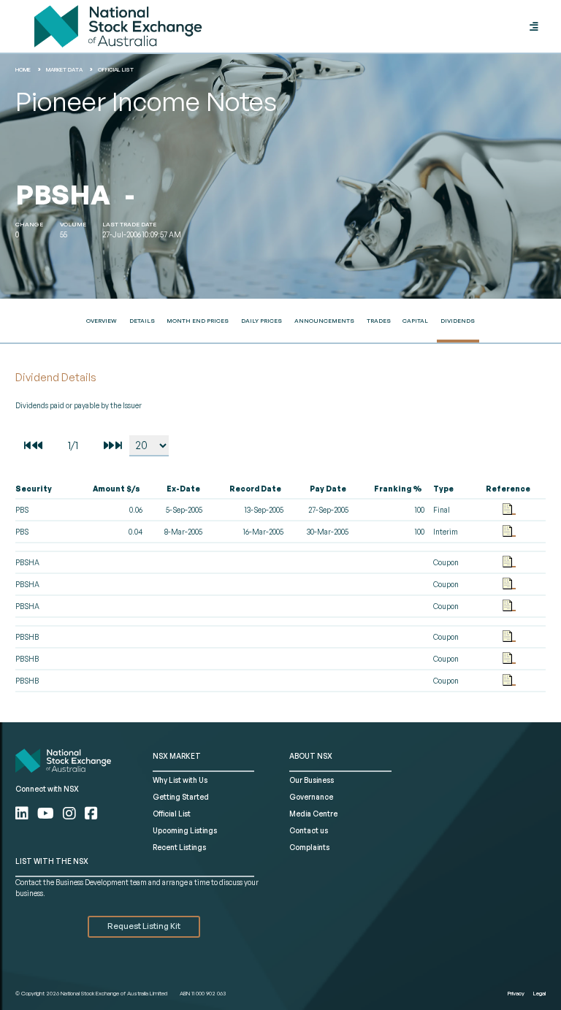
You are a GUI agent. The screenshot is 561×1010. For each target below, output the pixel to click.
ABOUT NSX (310, 755)
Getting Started (181, 796)
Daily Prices (261, 320)
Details (142, 320)
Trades (379, 320)
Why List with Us (180, 780)
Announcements (324, 320)
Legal (539, 993)
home (23, 69)
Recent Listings (179, 847)
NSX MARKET (177, 755)
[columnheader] (43, 489)
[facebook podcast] (91, 813)
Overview (101, 320)
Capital (415, 320)
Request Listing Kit (143, 926)
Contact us (308, 830)
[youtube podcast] (47, 813)
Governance (311, 796)
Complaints (309, 847)
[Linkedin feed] (23, 813)
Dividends (457, 320)
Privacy (516, 993)
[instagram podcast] (71, 813)
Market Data (64, 69)
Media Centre (313, 813)
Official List (116, 69)
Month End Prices (198, 320)
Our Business (311, 780)
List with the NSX (51, 861)
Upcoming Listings (185, 830)
